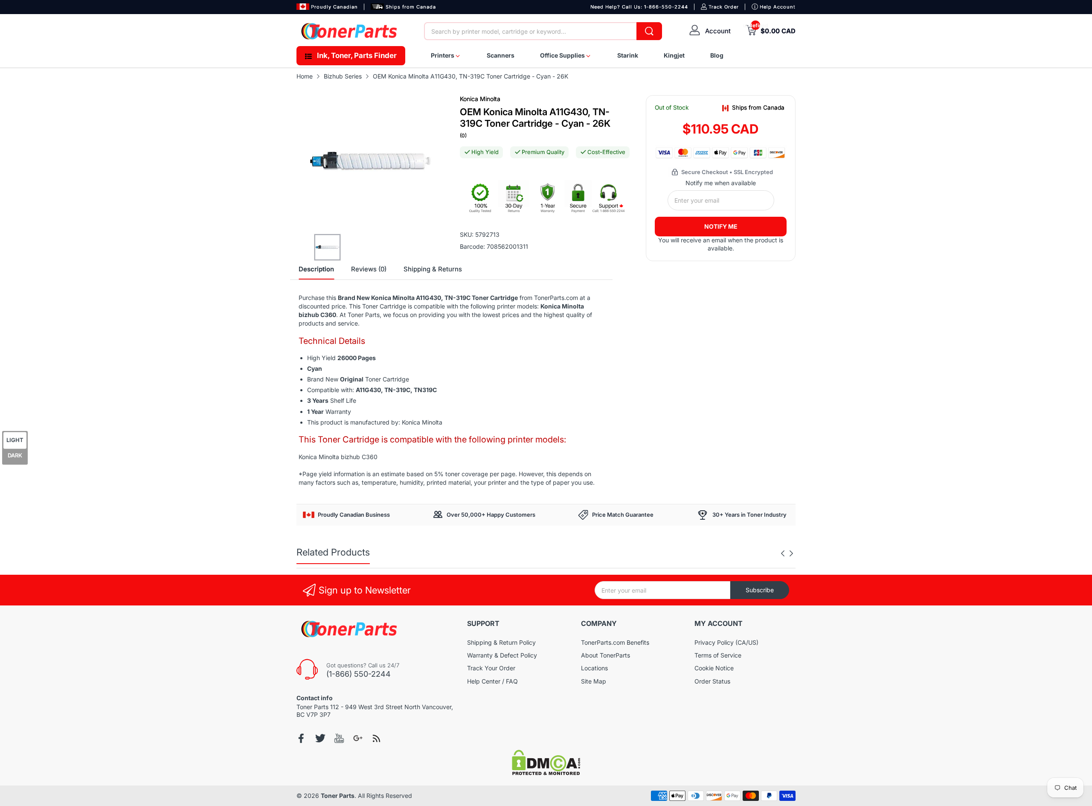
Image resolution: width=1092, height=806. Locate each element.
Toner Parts (337, 795)
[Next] (782, 553)
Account (718, 31)
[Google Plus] (358, 738)
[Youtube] (339, 738)
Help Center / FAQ (492, 681)
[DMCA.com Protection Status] (546, 773)
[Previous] (791, 553)
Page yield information (333, 473)
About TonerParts (605, 655)
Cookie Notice (714, 668)
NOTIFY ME (721, 226)
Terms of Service (717, 655)
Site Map (593, 681)
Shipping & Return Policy (501, 642)
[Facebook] (301, 738)
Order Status (712, 681)
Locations (594, 668)
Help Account (778, 7)
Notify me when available (720, 182)
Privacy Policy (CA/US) (726, 642)
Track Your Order (491, 668)
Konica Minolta (480, 98)
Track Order (724, 7)
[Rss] (377, 738)
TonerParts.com (556, 297)
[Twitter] (320, 738)
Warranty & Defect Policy (502, 655)
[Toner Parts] (349, 31)
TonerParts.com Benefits (615, 642)
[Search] (649, 31)
